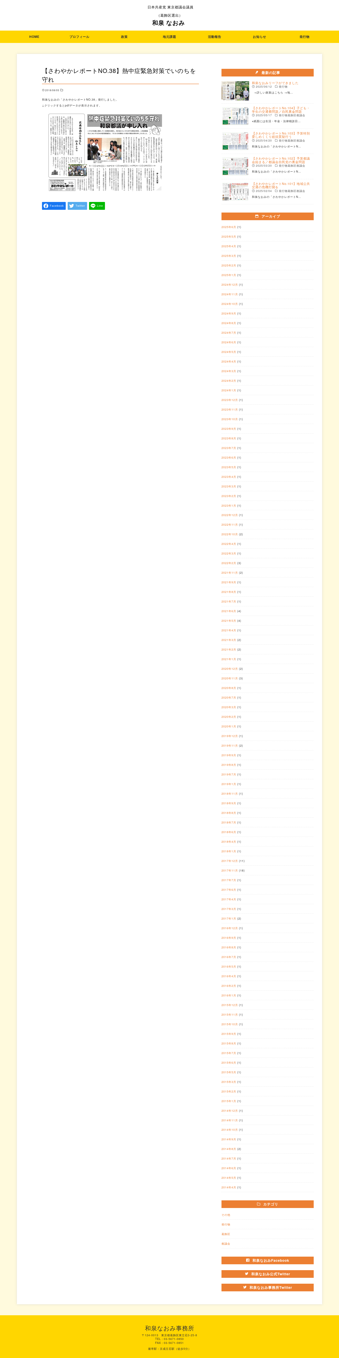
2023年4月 (228, 477)
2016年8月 (228, 947)
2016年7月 (228, 957)
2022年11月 (229, 524)
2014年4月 (228, 1187)
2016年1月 (228, 995)
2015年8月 (228, 1043)
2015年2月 (228, 1091)
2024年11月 (229, 294)
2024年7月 (228, 333)
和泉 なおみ (170, 15)
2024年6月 (228, 342)
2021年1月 (228, 659)
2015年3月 (228, 1082)
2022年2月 (228, 563)
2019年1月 (228, 784)
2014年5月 (228, 1178)
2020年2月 (228, 717)
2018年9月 (228, 803)
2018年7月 (228, 822)
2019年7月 (228, 774)
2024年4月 (228, 361)
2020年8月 (228, 688)
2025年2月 (228, 265)
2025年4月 (228, 246)
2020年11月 (229, 678)
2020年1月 (228, 726)
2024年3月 (228, 371)
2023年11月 (229, 409)
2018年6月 (228, 832)
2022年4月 (228, 544)
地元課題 (169, 36)
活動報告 (214, 36)
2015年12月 (229, 1005)
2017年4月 (228, 899)
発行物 (305, 36)
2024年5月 (228, 352)
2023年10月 (229, 419)
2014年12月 (229, 1111)
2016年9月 (228, 938)
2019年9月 (228, 755)
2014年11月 (229, 1120)
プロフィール (79, 36)
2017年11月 (229, 870)
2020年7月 (228, 697)
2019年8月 (228, 765)
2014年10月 (229, 1130)
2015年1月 (228, 1101)
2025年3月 (228, 256)
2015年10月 (229, 1024)
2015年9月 (228, 1034)
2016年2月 (228, 986)
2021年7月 (228, 601)
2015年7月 (228, 1053)
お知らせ (259, 36)
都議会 (225, 1243)
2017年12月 (229, 861)
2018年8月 (228, 813)
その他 (225, 1215)
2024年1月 (228, 390)
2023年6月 (228, 457)
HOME (34, 36)
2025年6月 (228, 227)
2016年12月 (229, 928)
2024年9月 (228, 313)
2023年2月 (228, 496)
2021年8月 (228, 592)
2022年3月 (228, 553)
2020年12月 (229, 669)
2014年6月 (228, 1168)
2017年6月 (228, 890)
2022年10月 (229, 534)
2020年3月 (228, 707)
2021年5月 (228, 621)
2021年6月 (228, 611)
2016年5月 (228, 966)
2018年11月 (229, 793)
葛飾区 (225, 1234)
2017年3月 (228, 909)
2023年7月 (228, 448)
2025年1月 (228, 275)
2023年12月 (229, 400)
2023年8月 (228, 438)
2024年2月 (228, 381)
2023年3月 (228, 486)
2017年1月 (228, 918)
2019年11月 (229, 745)
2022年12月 (229, 515)
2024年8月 (228, 323)
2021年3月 (228, 640)
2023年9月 (228, 429)
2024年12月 (229, 284)
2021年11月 (229, 572)
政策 (124, 36)
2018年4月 (228, 842)
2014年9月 (228, 1139)
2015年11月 (229, 1014)
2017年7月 (228, 880)
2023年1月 (228, 505)
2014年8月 (228, 1149)
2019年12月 (229, 736)
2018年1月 (228, 851)
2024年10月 (229, 304)
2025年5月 (228, 236)
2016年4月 (228, 976)
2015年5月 (228, 1072)
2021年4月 (228, 630)
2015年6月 (228, 1062)
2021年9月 (228, 582)
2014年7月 (228, 1158)
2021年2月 (228, 649)
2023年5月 (228, 467)
